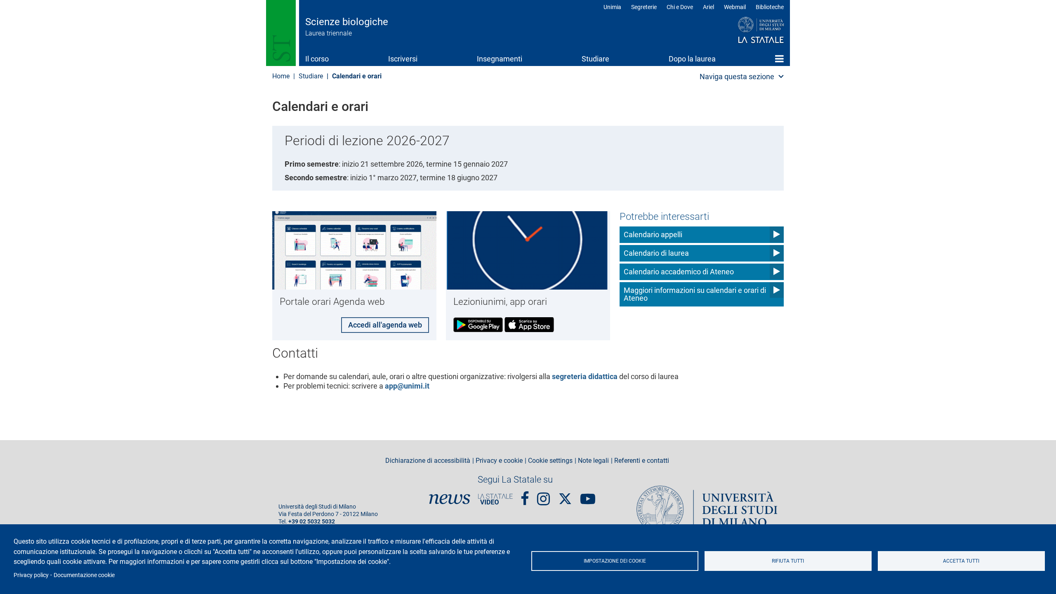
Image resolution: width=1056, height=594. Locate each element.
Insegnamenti (499, 58)
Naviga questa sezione (737, 76)
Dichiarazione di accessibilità (427, 460)
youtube (587, 495)
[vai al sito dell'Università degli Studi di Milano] (745, 30)
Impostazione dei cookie (615, 561)
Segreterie (644, 7)
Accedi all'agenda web (385, 325)
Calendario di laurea (656, 253)
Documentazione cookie (84, 575)
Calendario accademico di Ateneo (679, 271)
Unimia (612, 7)
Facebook (525, 495)
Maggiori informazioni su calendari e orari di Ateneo (695, 294)
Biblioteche (770, 7)
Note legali (593, 460)
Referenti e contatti (641, 460)
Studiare (595, 58)
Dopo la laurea (692, 58)
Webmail (735, 7)
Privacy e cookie (499, 460)
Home (779, 59)
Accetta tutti (961, 561)
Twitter (565, 494)
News (449, 499)
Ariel (708, 7)
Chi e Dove (680, 7)
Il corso (317, 58)
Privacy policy (31, 575)
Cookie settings (550, 460)
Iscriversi (402, 58)
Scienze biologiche (346, 21)
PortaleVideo (495, 499)
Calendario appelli (653, 234)
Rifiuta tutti (788, 561)
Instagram (543, 495)
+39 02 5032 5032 (311, 521)
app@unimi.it (407, 386)
